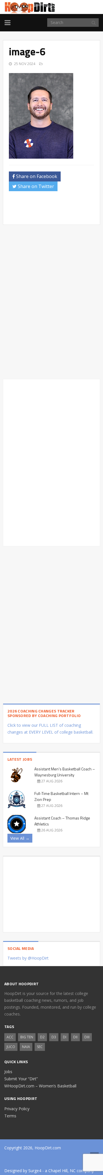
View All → (19, 838)
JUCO (11, 1046)
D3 (54, 1037)
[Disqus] (51, 461)
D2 (42, 1037)
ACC (10, 1037)
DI (64, 1037)
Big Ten (26, 1037)
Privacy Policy (16, 1108)
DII (75, 1037)
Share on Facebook (36, 176)
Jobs (8, 1071)
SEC (40, 1046)
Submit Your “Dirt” (21, 1078)
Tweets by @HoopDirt (28, 958)
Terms (10, 1116)
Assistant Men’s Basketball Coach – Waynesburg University (64, 772)
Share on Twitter (35, 186)
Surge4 (34, 1170)
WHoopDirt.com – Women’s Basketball (40, 1086)
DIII (87, 1037)
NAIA (26, 1046)
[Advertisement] (56, 210)
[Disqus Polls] (51, 302)
